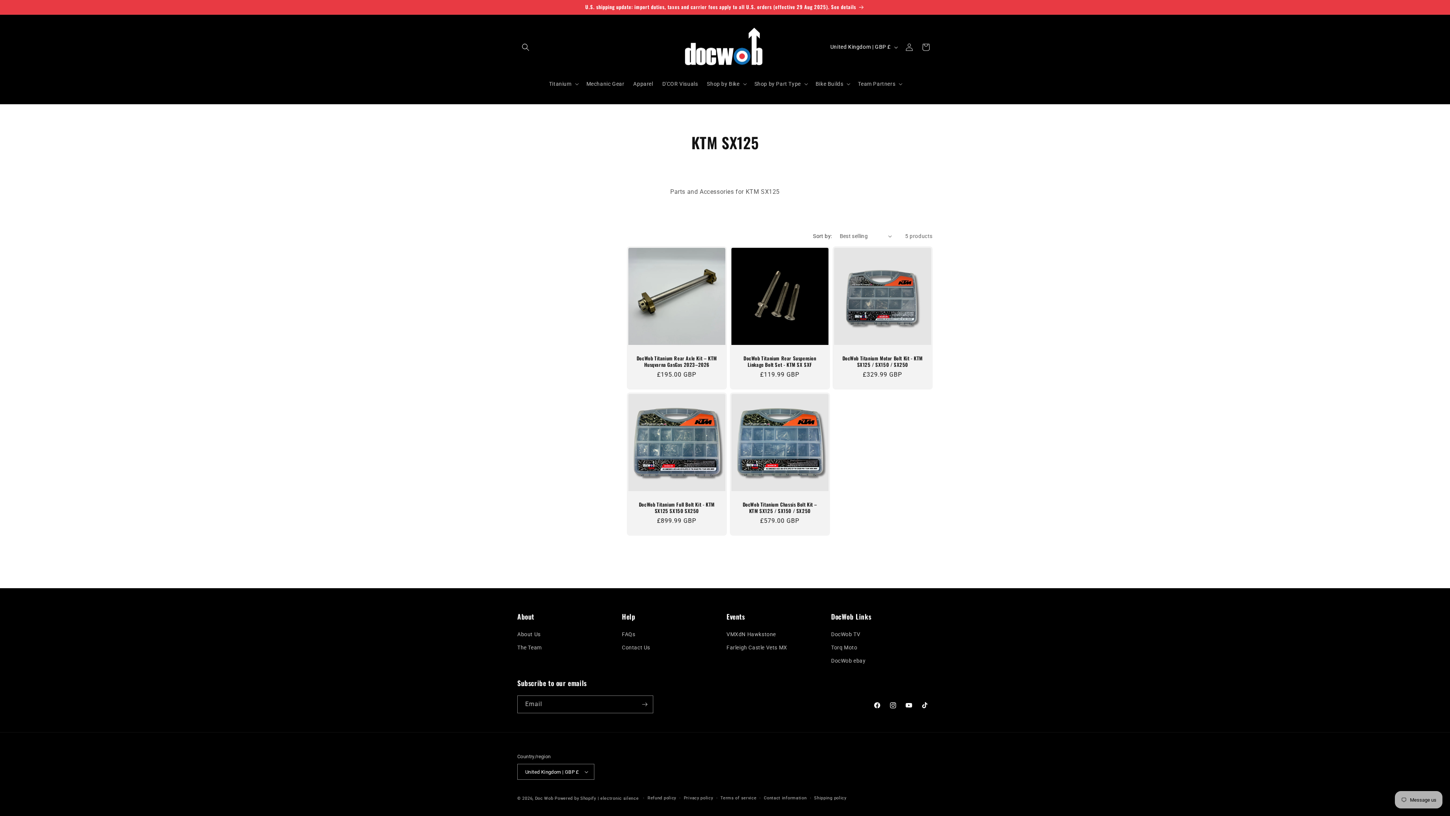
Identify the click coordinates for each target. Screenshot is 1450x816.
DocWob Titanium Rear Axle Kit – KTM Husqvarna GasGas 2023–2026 (677, 361)
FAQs (628, 634)
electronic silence (619, 798)
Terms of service (738, 798)
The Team (529, 647)
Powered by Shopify (575, 798)
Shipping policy (830, 798)
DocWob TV (845, 634)
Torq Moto (844, 647)
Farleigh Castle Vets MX (757, 647)
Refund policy (662, 798)
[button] (525, 47)
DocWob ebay (848, 661)
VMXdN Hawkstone (751, 634)
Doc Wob (544, 798)
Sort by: (822, 236)
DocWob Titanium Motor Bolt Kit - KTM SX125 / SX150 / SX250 (882, 361)
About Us (529, 634)
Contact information (785, 798)
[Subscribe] (644, 704)
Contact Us (636, 647)
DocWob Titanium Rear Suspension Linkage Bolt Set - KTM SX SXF (780, 361)
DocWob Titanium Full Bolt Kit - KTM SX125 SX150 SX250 (677, 507)
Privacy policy (698, 798)
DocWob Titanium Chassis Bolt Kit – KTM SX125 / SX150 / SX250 (779, 507)
